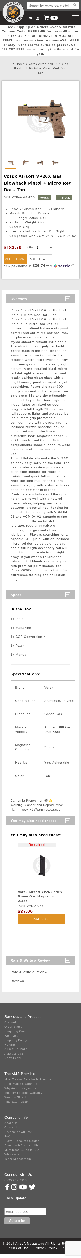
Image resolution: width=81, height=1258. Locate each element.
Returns (10, 1044)
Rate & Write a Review (30, 960)
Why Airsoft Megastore (20, 1088)
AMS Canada (13, 1053)
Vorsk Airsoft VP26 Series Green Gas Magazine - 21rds (40, 896)
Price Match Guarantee (20, 1083)
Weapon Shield (15, 1097)
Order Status (13, 1026)
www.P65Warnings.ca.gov (41, 809)
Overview (19, 299)
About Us (11, 1123)
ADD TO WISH (40, 259)
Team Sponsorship (17, 1159)
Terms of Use (18, 1248)
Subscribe (14, 1203)
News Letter (13, 1058)
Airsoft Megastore (13, 12)
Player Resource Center (21, 1141)
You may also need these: (33, 821)
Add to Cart (41, 919)
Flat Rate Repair (16, 1101)
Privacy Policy (46, 1248)
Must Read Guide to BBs (21, 1150)
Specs (16, 595)
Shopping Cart (14, 1031)
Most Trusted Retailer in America (27, 1079)
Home (20, 64)
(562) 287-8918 (15, 1180)
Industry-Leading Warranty (23, 1092)
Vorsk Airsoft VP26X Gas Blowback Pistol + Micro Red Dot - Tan (41, 68)
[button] (40, 266)
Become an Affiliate (18, 1132)
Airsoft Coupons (15, 1049)
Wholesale (12, 1154)
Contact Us (12, 1127)
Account (10, 1022)
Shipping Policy (15, 1040)
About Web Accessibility (21, 1145)
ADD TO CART (15, 259)
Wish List (11, 1035)
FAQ (7, 1136)
